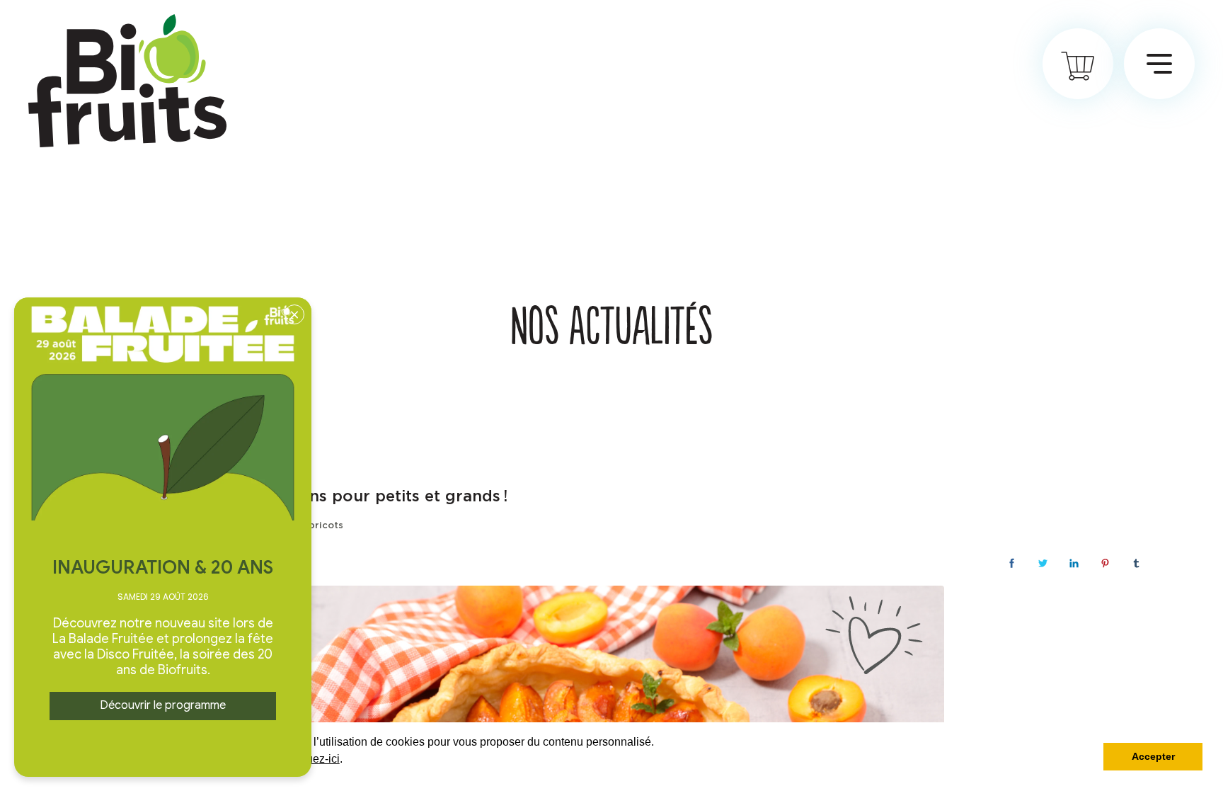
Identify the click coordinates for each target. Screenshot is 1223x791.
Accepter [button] (1153, 756)
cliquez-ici (314, 759)
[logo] (127, 80)
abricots (323, 526)
